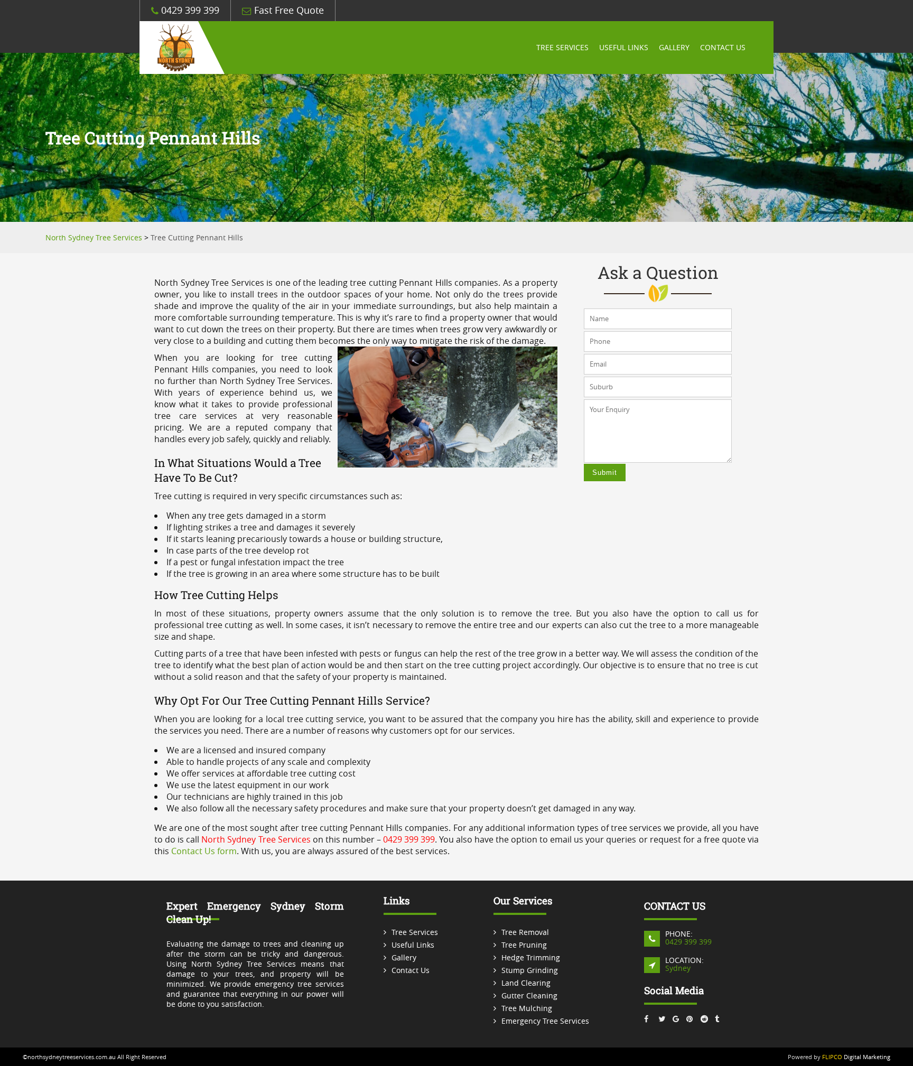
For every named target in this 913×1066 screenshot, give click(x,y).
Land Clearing (526, 983)
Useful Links (623, 47)
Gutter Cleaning (529, 995)
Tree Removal (525, 932)
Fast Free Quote (287, 10)
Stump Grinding (529, 970)
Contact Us (723, 47)
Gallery (674, 47)
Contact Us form (204, 851)
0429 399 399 (189, 10)
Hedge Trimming (530, 957)
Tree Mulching (526, 1008)
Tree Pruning (524, 945)
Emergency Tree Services (545, 1021)
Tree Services (562, 47)
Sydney (678, 968)
